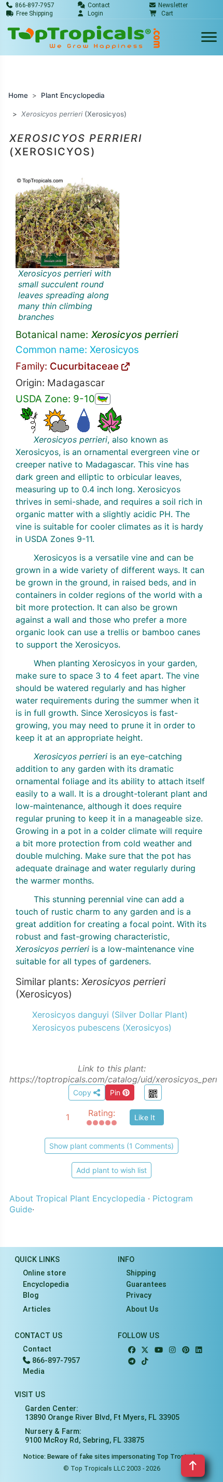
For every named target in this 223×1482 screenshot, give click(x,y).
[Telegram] (131, 1361)
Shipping (141, 1273)
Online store (44, 1273)
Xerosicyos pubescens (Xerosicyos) (102, 1027)
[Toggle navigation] (209, 38)
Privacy (138, 1295)
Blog (31, 1295)
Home (18, 95)
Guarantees (146, 1284)
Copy (83, 1092)
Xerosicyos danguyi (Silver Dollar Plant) (110, 1014)
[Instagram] (172, 1350)
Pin (116, 1092)
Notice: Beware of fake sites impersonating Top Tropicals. (111, 1456)
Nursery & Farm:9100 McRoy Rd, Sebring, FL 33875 (84, 1436)
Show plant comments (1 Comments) (111, 1145)
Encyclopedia (46, 1284)
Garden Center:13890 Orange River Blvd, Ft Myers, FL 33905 (102, 1413)
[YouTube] (159, 1350)
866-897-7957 (55, 1360)
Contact (37, 1349)
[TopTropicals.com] (84, 37)
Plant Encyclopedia (73, 95)
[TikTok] (145, 1361)
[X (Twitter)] (145, 1350)
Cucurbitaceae (85, 366)
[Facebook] (131, 1350)
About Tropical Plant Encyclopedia (77, 1198)
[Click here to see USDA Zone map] (102, 399)
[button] (161, 13)
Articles (37, 1309)
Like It (144, 1117)
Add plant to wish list (111, 1170)
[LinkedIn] (199, 1350)
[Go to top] (193, 1466)
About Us (142, 1309)
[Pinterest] (185, 1350)
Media (34, 1371)
